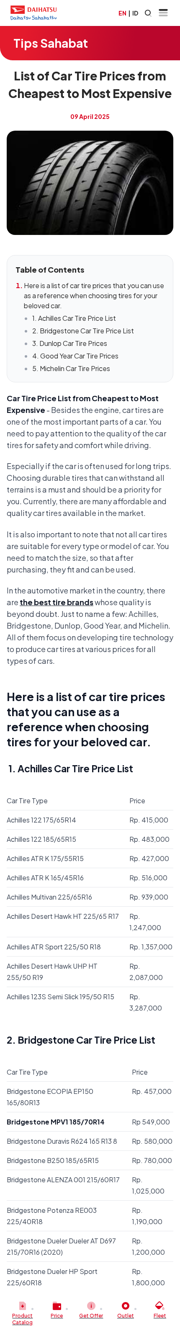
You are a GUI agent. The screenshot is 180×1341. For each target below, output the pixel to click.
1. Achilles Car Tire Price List (74, 318)
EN (122, 13)
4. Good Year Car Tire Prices (75, 355)
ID (135, 13)
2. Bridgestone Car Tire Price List (83, 330)
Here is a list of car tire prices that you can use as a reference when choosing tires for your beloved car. (94, 295)
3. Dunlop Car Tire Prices (69, 343)
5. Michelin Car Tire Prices (71, 368)
